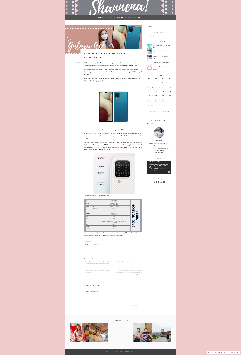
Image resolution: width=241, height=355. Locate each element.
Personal (120, 17)
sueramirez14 (157, 45)
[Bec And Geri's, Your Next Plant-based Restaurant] (98, 333)
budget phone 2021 (92, 261)
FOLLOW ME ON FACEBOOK (159, 111)
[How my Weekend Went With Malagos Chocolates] (142, 333)
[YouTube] (164, 182)
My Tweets (150, 123)
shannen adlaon (99, 263)
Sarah (154, 62)
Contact (140, 17)
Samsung (121, 261)
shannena (156, 50)
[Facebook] (157, 182)
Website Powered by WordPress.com (120, 352)
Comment (134, 305)
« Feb (148, 105)
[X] (160, 182)
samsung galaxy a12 (128, 261)
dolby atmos (100, 261)
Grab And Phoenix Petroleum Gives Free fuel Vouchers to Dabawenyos (97, 271)
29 (159, 100)
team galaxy (106, 263)
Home (100, 17)
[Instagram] (154, 182)
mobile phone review (113, 261)
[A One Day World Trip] (161, 333)
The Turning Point (163, 62)
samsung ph (92, 263)
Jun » (152, 105)
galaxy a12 (105, 261)
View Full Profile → (159, 152)
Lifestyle (109, 17)
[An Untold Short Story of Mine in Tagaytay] (79, 333)
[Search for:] (159, 26)
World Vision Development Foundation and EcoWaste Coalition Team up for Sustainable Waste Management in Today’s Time (129, 272)
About (130, 17)
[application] (159, 167)
